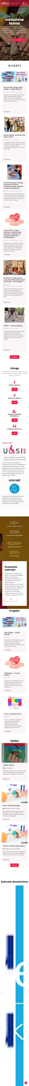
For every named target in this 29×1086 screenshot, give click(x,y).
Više (8, 40)
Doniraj (19, 40)
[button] (2, 992)
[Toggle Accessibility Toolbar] (26, 1083)
